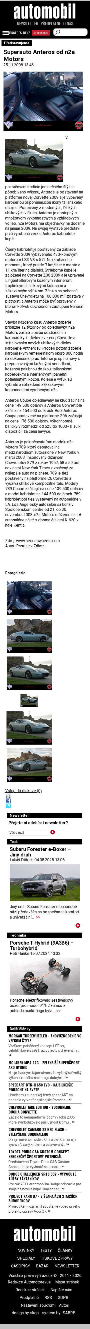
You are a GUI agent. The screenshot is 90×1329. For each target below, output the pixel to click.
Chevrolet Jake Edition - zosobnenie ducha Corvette (39, 1109)
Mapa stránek (67, 1282)
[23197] (29, 598)
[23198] (29, 636)
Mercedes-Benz (19, 33)
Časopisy (20, 1266)
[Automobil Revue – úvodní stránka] (45, 39)
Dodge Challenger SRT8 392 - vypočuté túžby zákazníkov (42, 1176)
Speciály (26, 1258)
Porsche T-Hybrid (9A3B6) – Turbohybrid (42, 945)
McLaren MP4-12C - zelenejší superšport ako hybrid (44, 1065)
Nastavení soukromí (38, 1305)
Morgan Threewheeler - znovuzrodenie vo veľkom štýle (45, 1038)
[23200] (29, 700)
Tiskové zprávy (57, 1258)
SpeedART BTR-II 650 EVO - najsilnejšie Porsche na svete (40, 1087)
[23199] (29, 673)
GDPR (63, 1297)
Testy (46, 1250)
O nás (68, 23)
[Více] (78, 926)
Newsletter (27, 23)
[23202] (29, 765)
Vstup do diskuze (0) (23, 790)
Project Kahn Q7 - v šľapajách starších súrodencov (43, 1198)
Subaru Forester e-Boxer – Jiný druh (40, 852)
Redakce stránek (30, 1289)
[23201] (29, 728)
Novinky (26, 1250)
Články (65, 1250)
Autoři (64, 1305)
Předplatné (51, 23)
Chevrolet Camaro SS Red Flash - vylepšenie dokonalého (37, 1132)
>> (38, 917)
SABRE (69, 1312)
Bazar (42, 1266)
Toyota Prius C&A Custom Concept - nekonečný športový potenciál (40, 1154)
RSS (48, 1297)
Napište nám (61, 1289)
